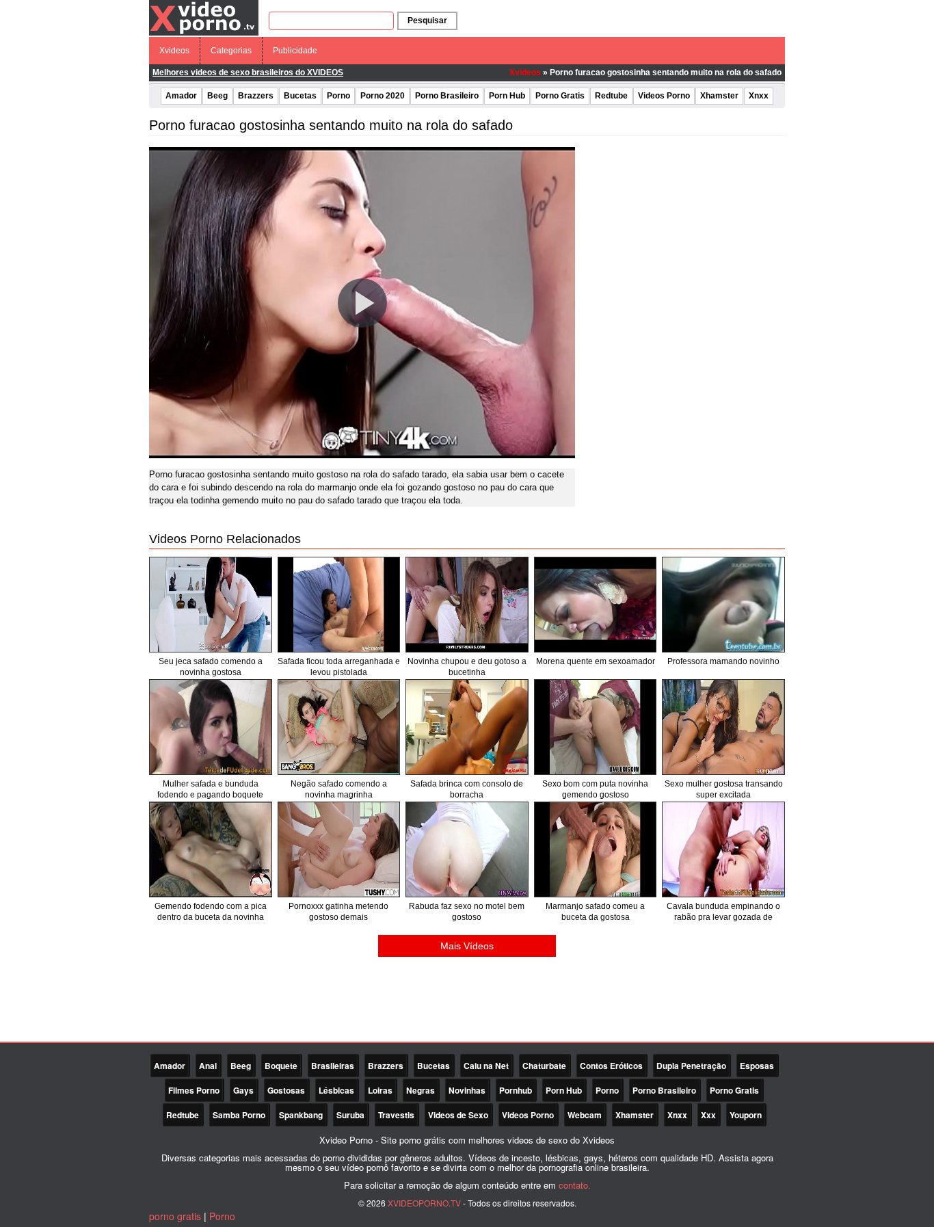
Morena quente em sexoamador (595, 661)
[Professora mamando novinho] (723, 604)
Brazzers (255, 96)
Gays (243, 1090)
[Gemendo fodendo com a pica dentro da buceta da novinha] (210, 849)
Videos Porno (664, 96)
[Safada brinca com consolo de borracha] (467, 727)
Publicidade (295, 50)
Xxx (708, 1115)
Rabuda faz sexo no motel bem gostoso (466, 911)
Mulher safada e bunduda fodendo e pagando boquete (210, 789)
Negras (420, 1090)
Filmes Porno (193, 1090)
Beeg (217, 96)
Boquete (281, 1065)
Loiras (380, 1090)
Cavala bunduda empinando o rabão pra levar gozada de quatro (723, 917)
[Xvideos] (203, 17)
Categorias (231, 50)
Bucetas (300, 96)
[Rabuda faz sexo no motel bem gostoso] (467, 849)
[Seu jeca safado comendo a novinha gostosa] (210, 604)
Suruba (350, 1115)
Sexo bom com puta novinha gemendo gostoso (595, 789)
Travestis (396, 1115)
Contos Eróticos (611, 1065)
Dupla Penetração (691, 1065)
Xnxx (759, 96)
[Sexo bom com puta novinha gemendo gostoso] (595, 727)
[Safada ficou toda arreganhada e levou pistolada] (339, 604)
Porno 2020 (382, 96)
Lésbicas (336, 1090)
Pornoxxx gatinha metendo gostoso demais (338, 911)
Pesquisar (427, 20)
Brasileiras (332, 1065)
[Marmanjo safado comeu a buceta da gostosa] (595, 849)
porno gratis (175, 1216)
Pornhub (515, 1090)
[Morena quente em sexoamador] (595, 604)
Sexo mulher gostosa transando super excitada (724, 789)
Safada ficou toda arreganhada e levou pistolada (339, 667)
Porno (338, 96)
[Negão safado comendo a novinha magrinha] (339, 727)
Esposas (757, 1065)
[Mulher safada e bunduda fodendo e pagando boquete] (210, 727)
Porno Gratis (560, 96)
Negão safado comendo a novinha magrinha (339, 789)
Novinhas (467, 1090)
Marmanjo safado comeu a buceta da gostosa (595, 911)
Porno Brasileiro (447, 96)
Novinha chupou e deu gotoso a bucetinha (467, 667)
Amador (181, 96)
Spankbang (301, 1115)
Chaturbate (544, 1065)
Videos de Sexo (458, 1115)
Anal (208, 1065)
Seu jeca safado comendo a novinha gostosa (211, 667)
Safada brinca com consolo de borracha (466, 789)
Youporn (746, 1115)
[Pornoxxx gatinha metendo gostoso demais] (339, 849)
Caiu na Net (486, 1065)
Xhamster (719, 96)
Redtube (611, 96)
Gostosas (286, 1090)
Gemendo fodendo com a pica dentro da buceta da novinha (211, 911)
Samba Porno (239, 1115)
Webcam (585, 1115)
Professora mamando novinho (723, 661)
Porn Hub (507, 96)
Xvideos (174, 50)
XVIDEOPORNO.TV (424, 1203)
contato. (575, 1184)
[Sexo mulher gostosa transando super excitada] (723, 727)
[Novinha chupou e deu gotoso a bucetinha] (467, 604)
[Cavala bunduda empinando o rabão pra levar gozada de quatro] (723, 849)
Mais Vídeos (467, 945)
